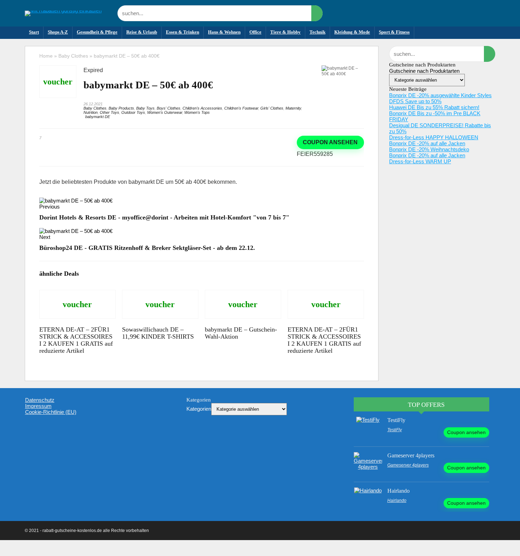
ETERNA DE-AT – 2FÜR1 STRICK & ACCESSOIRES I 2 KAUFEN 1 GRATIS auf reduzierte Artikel (76, 340)
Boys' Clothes (168, 108)
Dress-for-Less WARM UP (420, 161)
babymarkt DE (97, 117)
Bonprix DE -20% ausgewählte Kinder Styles (440, 95)
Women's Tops (197, 112)
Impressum (38, 406)
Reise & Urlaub (141, 32)
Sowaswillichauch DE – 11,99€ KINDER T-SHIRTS (158, 333)
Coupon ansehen (330, 142)
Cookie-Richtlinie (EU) (50, 412)
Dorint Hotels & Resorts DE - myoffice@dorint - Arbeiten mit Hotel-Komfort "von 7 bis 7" (164, 217)
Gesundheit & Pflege (97, 32)
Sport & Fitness (394, 32)
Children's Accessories (202, 108)
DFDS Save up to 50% (415, 101)
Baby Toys (145, 108)
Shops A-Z (58, 32)
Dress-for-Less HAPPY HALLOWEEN (433, 137)
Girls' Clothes (271, 108)
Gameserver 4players (410, 455)
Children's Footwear (241, 108)
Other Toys (109, 112)
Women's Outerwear (164, 112)
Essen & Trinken (182, 32)
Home (46, 56)
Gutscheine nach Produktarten (424, 71)
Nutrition (90, 112)
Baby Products (121, 108)
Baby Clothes (73, 56)
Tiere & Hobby (285, 32)
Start (34, 32)
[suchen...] (317, 13)
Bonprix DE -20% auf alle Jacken (427, 143)
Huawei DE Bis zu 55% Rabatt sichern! (434, 107)
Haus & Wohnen (224, 32)
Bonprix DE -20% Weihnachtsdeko (429, 149)
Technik (317, 32)
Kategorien (198, 409)
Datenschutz (39, 400)
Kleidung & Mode (352, 32)
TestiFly (396, 420)
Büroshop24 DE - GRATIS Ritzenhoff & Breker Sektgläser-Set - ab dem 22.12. (147, 247)
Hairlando (398, 491)
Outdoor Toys (133, 112)
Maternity (293, 108)
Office (255, 32)
